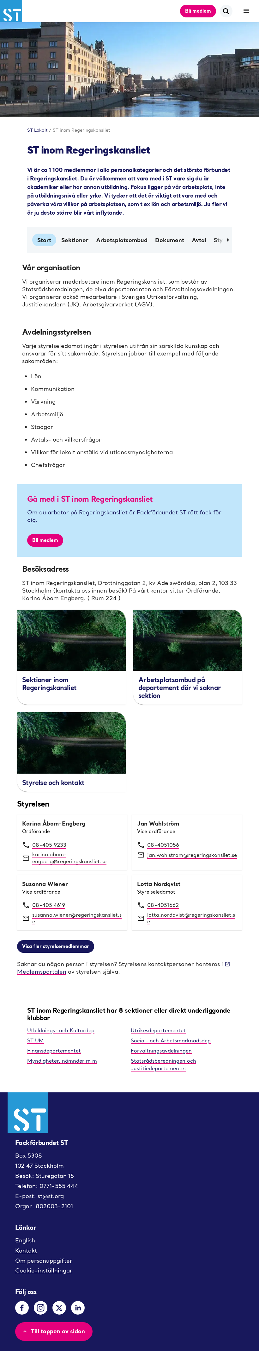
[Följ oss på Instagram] (40, 1307)
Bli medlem (198, 11)
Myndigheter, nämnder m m (62, 1061)
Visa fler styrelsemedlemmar (55, 946)
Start (44, 240)
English (25, 1240)
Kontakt (26, 1250)
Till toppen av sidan (58, 1331)
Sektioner (74, 240)
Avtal (199, 240)
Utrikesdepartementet (158, 1030)
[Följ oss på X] (59, 1307)
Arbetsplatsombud (122, 240)
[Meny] (246, 11)
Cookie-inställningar (43, 1270)
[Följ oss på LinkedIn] (78, 1307)
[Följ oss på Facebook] (22, 1307)
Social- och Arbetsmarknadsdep (171, 1040)
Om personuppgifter (43, 1260)
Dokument (169, 240)
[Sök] (226, 11)
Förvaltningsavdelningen (161, 1050)
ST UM (35, 1040)
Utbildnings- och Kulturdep (60, 1030)
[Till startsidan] (11, 11)
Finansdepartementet (54, 1050)
